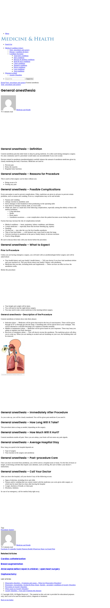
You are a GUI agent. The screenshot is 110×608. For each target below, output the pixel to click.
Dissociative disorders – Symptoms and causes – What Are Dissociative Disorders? (33, 583)
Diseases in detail (11, 73)
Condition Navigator (16, 54)
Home (3, 83)
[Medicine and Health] (28, 41)
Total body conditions (21, 56)
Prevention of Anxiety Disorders (16, 587)
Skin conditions (19, 58)
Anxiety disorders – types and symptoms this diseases (23, 591)
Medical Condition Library (14, 48)
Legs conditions (19, 69)
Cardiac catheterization (13, 558)
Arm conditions (19, 71)
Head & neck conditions (22, 61)
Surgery (11, 530)
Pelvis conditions (19, 67)
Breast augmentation (12, 563)
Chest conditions (19, 63)
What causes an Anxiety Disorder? (17, 589)
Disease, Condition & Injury (19, 52)
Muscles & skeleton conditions (24, 59)
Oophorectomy (8, 574)
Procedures (4, 530)
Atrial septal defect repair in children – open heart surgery (30, 568)
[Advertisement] (39, 16)
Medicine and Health (23, 110)
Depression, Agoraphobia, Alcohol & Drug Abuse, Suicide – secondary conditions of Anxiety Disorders (40, 585)
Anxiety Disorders (15, 75)
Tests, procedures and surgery (19, 50)
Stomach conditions (20, 65)
